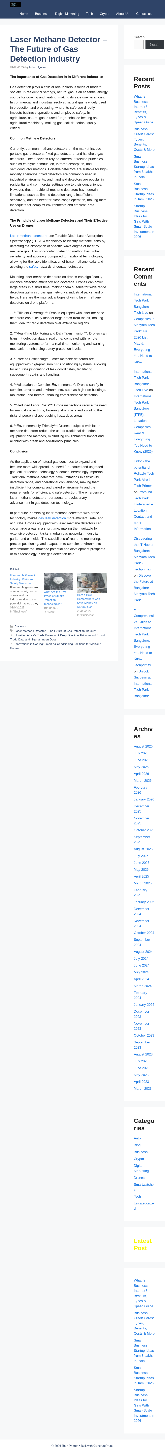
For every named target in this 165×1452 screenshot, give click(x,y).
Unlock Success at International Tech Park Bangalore (143, 683)
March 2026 (143, 781)
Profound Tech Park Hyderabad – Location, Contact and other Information (143, 510)
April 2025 (141, 876)
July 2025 (141, 856)
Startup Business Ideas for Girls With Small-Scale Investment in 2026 (144, 221)
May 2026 (141, 767)
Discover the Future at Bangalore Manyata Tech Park (144, 588)
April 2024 (141, 979)
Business (41, 13)
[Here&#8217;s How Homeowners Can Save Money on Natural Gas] (92, 583)
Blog (137, 1145)
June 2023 (141, 1068)
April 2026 (141, 774)
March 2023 (143, 1089)
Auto (137, 1138)
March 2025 (143, 883)
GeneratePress (103, 1445)
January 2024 (144, 1005)
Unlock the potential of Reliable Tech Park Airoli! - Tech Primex (144, 473)
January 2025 (144, 902)
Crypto (104, 13)
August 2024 (143, 952)
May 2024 (141, 972)
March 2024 (143, 986)
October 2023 (144, 1035)
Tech (89, 13)
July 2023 (141, 1061)
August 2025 (143, 849)
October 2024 (144, 933)
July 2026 (141, 753)
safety (33, 267)
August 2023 (143, 1054)
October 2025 (144, 830)
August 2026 (143, 746)
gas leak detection (52, 518)
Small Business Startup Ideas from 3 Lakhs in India (144, 167)
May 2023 (141, 1075)
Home (24, 13)
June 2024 (141, 965)
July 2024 (141, 958)
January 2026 (144, 799)
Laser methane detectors (28, 236)
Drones (139, 1178)
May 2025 (141, 870)
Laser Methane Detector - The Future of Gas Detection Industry (55, 630)
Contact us (144, 13)
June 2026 (141, 760)
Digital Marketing (67, 13)
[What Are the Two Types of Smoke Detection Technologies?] (58, 581)
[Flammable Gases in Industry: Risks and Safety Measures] (27, 593)
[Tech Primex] (15, 4)
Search (139, 37)
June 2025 (141, 863)
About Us (122, 13)
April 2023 (141, 1082)
